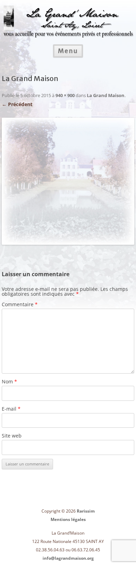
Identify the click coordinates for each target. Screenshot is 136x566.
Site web (12, 435)
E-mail (11, 408)
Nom (9, 381)
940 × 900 (65, 95)
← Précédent (17, 104)
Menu (68, 51)
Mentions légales (68, 519)
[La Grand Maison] (68, 181)
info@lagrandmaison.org (68, 558)
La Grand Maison (105, 95)
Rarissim (86, 511)
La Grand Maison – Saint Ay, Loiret (68, 17)
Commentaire (20, 304)
